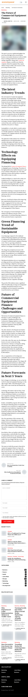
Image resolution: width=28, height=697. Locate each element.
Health (14, 574)
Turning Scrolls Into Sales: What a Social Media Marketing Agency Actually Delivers (20, 614)
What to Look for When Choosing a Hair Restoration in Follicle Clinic (17, 543)
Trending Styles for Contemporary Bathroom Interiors (20, 647)
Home (2, 7)
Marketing (8, 7)
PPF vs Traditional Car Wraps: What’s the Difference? (16, 534)
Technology (21, 556)
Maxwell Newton (8, 21)
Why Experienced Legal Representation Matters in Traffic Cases (15, 551)
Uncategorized (14, 585)
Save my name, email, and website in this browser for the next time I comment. (14, 517)
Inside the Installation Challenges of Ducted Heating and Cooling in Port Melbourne (17, 560)
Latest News (14, 576)
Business (10, 556)
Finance (14, 572)
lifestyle (10, 531)
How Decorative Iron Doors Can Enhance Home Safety (7, 647)
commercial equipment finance (18, 166)
